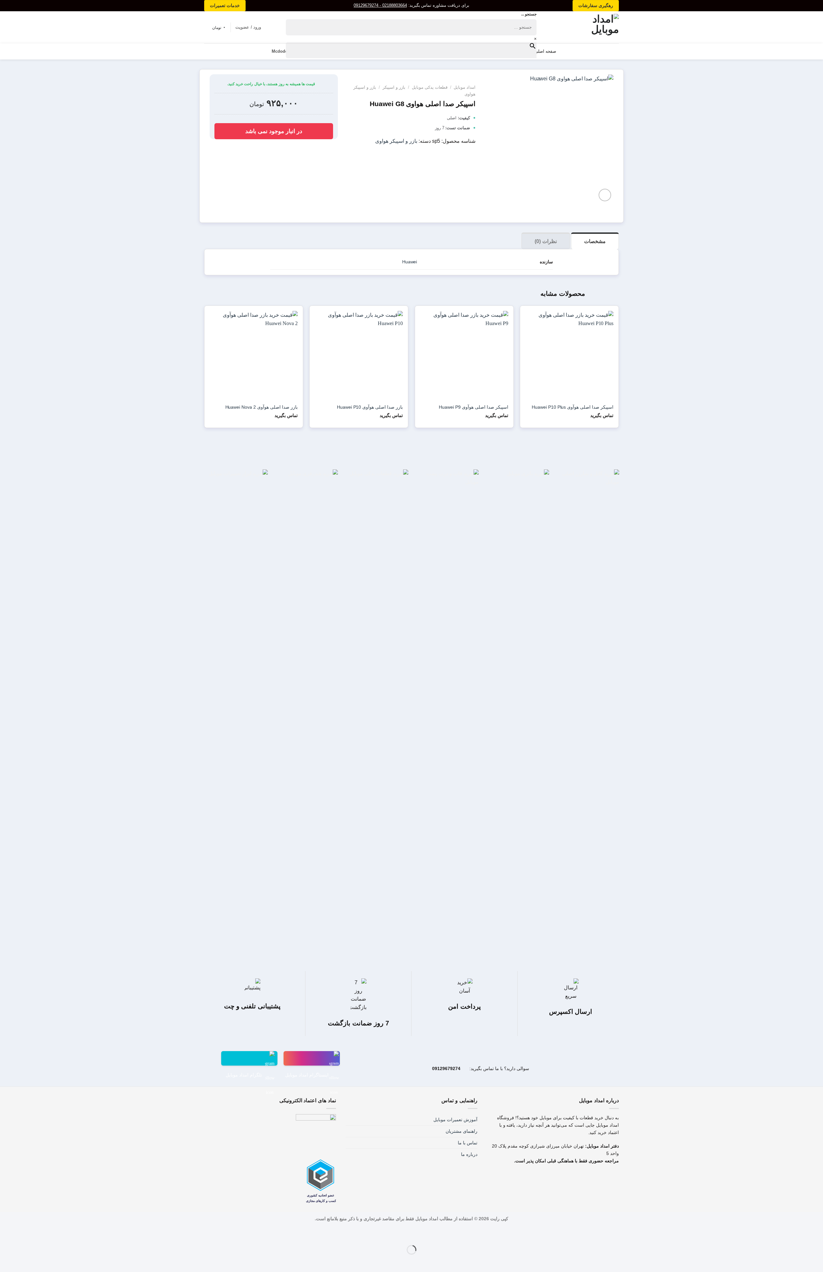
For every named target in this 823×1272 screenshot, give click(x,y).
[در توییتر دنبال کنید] (546, 1178)
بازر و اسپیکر (394, 87)
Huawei (409, 261)
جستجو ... (529, 14)
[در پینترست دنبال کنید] (532, 1178)
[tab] (595, 240)
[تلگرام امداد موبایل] (249, 1058)
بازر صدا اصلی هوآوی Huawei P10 (370, 407)
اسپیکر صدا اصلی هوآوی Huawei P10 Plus (572, 407)
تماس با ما (467, 1142)
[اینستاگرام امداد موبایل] (312, 1058)
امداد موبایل (464, 87)
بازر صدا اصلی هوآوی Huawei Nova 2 (261, 407)
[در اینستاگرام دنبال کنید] (560, 1178)
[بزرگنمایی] (605, 195)
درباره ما (469, 1154)
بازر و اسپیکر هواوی (396, 141)
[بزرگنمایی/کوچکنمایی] (799, 1233)
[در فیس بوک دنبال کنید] (573, 1178)
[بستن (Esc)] (816, 1233)
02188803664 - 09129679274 (380, 5)
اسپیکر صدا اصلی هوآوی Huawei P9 (473, 407)
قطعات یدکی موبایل (430, 87)
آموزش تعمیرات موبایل (455, 1119)
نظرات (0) (545, 241)
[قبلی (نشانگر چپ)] (816, 1261)
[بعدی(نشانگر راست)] (799, 1261)
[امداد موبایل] (592, 27)
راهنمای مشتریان (461, 1131)
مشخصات (595, 241)
